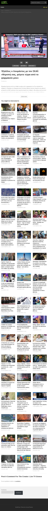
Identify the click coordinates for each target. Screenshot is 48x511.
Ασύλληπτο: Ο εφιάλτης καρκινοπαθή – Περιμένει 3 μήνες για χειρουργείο (7, 136)
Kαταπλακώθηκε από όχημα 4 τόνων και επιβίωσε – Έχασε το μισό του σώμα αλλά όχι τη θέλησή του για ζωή (23, 346)
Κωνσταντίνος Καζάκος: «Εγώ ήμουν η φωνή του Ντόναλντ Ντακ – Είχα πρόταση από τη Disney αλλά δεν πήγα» (39, 346)
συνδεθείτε (17, 481)
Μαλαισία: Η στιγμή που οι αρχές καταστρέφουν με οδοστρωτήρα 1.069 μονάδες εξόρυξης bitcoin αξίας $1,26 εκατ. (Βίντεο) (24, 447)
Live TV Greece (36, 476)
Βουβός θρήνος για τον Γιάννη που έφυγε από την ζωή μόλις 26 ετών (39, 179)
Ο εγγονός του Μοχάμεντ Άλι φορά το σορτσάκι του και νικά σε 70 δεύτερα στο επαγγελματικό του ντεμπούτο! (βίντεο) (39, 426)
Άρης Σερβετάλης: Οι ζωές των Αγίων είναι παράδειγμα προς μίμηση (40, 403)
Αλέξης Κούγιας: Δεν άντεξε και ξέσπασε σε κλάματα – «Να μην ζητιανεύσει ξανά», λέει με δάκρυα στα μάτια (24, 116)
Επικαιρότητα (3, 81)
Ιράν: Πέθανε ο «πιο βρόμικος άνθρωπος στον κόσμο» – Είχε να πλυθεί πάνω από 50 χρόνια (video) (24, 223)
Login (46, 7)
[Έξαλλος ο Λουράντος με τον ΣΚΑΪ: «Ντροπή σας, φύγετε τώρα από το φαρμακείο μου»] (8, 107)
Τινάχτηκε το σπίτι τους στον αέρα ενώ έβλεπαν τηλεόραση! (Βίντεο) (7, 465)
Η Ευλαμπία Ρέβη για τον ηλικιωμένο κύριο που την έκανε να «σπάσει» (8, 445)
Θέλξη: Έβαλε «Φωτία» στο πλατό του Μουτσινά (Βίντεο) (39, 326)
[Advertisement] (24, 23)
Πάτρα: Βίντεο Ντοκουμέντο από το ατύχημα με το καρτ (38, 384)
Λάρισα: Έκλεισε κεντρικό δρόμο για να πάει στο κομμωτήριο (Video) (8, 221)
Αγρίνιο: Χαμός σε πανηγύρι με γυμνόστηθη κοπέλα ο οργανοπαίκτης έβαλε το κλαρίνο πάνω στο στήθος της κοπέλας (8, 265)
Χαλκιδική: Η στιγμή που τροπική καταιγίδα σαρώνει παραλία (7, 384)
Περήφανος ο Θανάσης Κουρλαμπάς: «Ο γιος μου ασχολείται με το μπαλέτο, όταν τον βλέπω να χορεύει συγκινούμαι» (24, 180)
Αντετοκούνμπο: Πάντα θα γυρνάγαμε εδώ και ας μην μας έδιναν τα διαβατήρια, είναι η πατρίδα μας (8, 404)
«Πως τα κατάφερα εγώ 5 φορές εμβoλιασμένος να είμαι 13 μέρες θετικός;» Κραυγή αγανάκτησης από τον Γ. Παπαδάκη (23, 160)
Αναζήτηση (3, 489)
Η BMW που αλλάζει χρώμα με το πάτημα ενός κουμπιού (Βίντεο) (8, 326)
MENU (3, 7)
